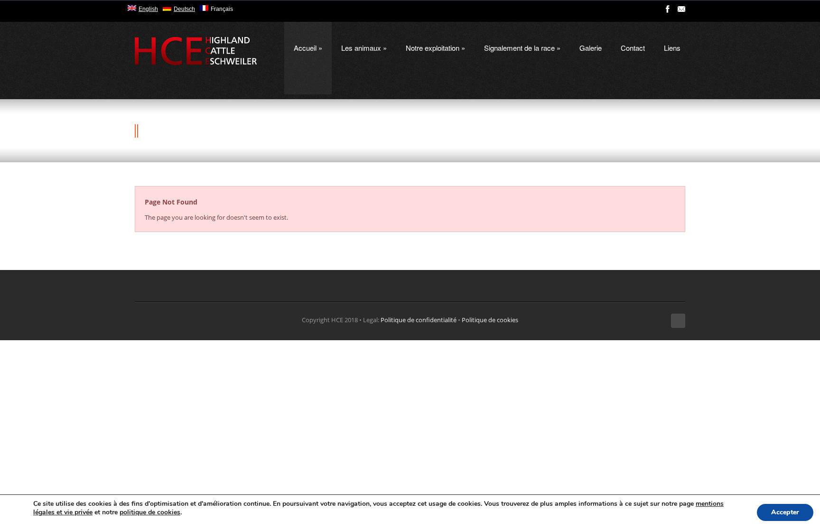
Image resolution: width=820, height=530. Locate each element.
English (148, 9)
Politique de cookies (490, 320)
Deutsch (184, 9)
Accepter (785, 512)
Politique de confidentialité (419, 320)
